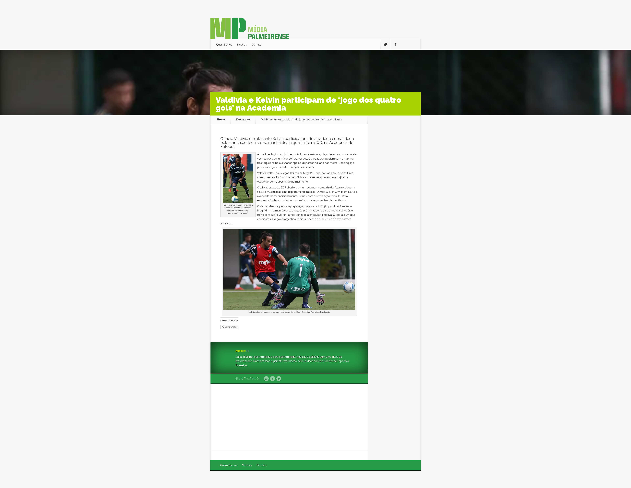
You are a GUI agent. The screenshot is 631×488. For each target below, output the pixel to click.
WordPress (413, 479)
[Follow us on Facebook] (395, 44)
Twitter (278, 378)
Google (266, 378)
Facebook (272, 378)
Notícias (242, 44)
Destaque (243, 119)
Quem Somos (224, 44)
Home (221, 119)
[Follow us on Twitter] (385, 44)
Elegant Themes (376, 479)
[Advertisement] (289, 417)
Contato (256, 44)
